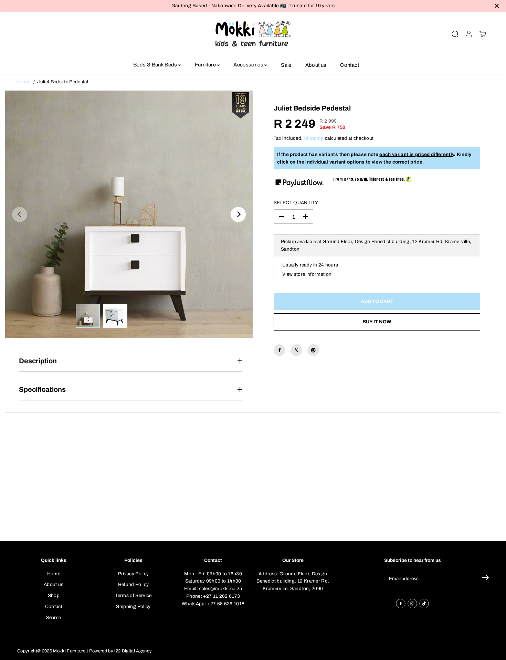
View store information (306, 274)
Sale (286, 64)
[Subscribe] (485, 578)
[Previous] (19, 214)
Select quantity (296, 202)
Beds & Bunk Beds (155, 64)
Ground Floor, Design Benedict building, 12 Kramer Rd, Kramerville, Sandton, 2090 (292, 581)
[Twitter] (296, 350)
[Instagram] (412, 603)
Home (23, 81)
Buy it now (376, 321)
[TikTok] (424, 603)
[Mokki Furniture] (253, 34)
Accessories (248, 64)
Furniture (206, 64)
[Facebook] (279, 350)
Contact (349, 64)
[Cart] (482, 34)
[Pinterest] (313, 350)
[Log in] (469, 34)
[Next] (238, 214)
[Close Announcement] (497, 6)
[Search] (455, 34)
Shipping (314, 138)
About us (316, 64)
